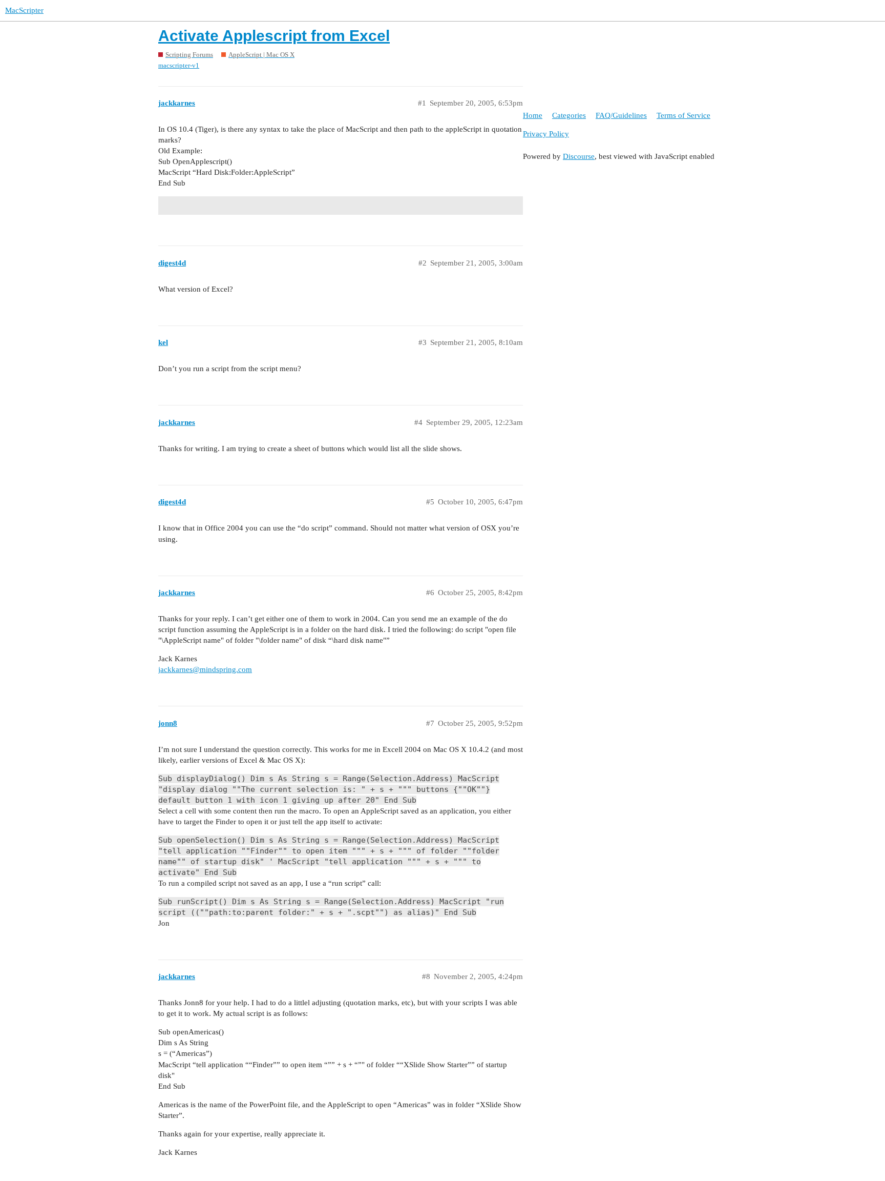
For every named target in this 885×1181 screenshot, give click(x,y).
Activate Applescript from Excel (274, 35)
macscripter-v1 (178, 65)
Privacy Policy (546, 134)
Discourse (579, 156)
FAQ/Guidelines (621, 115)
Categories (569, 115)
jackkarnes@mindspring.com (205, 669)
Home (532, 115)
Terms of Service (683, 115)
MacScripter (24, 10)
